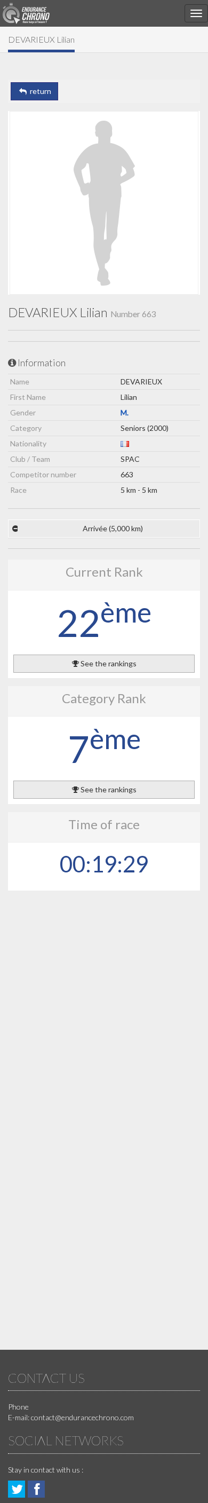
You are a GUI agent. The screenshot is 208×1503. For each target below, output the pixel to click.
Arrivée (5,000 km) (113, 528)
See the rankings (108, 663)
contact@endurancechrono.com (82, 1417)
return (39, 91)
